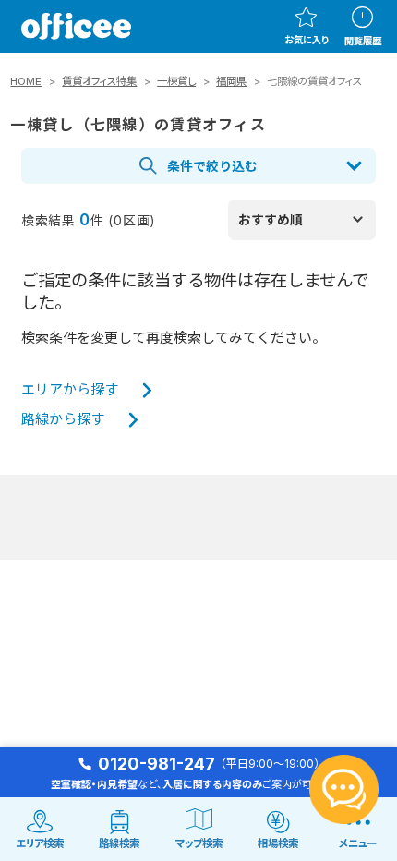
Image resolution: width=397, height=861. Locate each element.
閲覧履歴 (362, 40)
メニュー (358, 843)
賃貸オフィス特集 (99, 81)
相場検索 (278, 843)
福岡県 (231, 81)
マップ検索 (199, 843)
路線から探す (62, 419)
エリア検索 (40, 843)
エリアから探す (69, 390)
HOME (26, 81)
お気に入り (306, 39)
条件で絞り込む (212, 166)
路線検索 (119, 843)
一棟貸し (176, 81)
